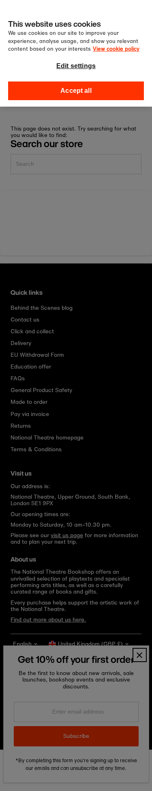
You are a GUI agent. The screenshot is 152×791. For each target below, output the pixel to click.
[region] (76, 53)
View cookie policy (116, 49)
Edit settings (76, 65)
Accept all (76, 90)
